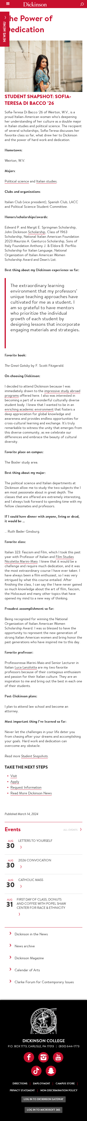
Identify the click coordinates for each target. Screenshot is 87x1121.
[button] (29, 1057)
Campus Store (65, 1083)
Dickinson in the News (31, 934)
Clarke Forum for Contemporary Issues (44, 982)
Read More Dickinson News (31, 793)
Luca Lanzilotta (26, 667)
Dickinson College (35, 4)
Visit (13, 776)
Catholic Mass (30, 880)
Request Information (26, 787)
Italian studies (46, 181)
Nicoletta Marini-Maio (21, 561)
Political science (17, 181)
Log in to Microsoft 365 (43, 1110)
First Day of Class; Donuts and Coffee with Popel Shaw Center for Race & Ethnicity (41, 903)
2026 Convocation (34, 860)
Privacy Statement (22, 1090)
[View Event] (44, 847)
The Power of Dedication (28, 24)
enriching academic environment (29, 409)
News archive (25, 946)
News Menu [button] (4, 31)
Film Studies (65, 557)
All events (70, 830)
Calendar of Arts (27, 970)
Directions (20, 1083)
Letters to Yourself (35, 841)
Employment (41, 1083)
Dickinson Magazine (29, 958)
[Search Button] (82, 5)
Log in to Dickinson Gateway (43, 1099)
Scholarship (36, 232)
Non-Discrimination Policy (58, 1090)
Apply (14, 781)
